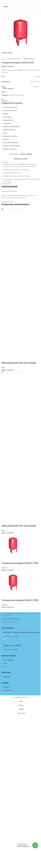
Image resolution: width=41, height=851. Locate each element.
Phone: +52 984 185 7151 (11, 619)
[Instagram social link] (18, 1)
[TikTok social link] (23, 1)
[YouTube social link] (20, 1)
